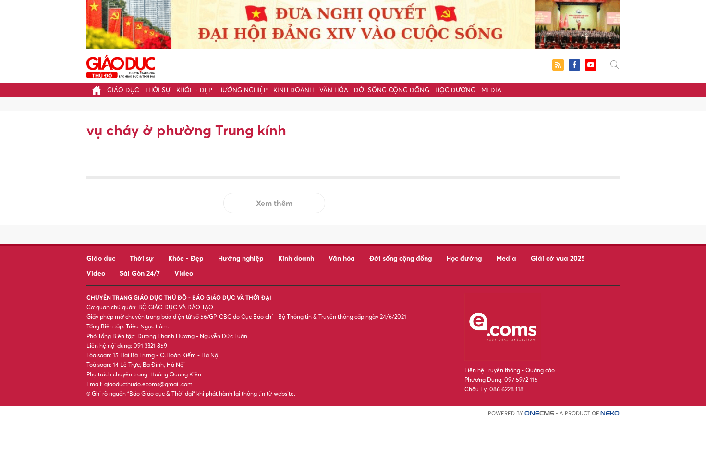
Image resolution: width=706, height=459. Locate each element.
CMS (539, 414)
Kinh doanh (293, 90)
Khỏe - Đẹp (194, 90)
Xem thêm (274, 203)
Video (95, 273)
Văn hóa (333, 90)
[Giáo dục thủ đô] (120, 65)
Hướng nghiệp (243, 90)
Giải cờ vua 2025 (558, 258)
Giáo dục (123, 90)
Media (491, 90)
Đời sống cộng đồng (391, 90)
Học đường (455, 90)
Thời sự (157, 90)
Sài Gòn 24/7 (140, 273)
